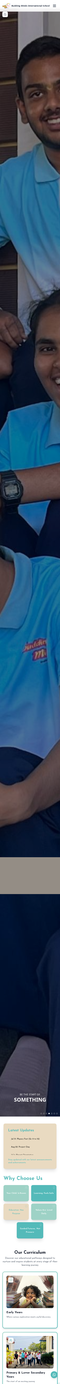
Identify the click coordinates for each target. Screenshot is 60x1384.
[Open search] (5, 14)
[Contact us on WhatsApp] (54, 1374)
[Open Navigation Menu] (54, 6)
